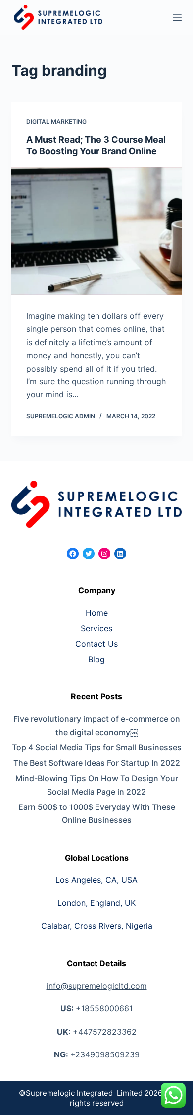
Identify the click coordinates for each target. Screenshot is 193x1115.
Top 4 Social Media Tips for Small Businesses (96, 747)
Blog (96, 659)
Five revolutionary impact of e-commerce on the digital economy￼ (96, 725)
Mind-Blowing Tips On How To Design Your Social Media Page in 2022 (96, 784)
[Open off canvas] (177, 17)
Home (97, 613)
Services (96, 628)
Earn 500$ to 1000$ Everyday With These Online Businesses (96, 813)
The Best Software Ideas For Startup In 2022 (96, 763)
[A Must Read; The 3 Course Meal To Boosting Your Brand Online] (96, 231)
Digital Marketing (56, 121)
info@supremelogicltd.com (97, 986)
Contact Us (96, 644)
